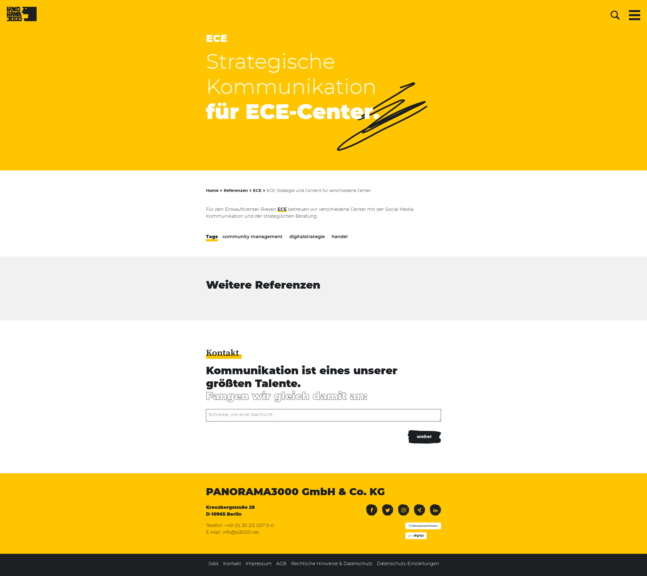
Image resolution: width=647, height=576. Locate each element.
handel (340, 237)
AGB (281, 564)
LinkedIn (435, 506)
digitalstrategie (307, 237)
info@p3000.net (240, 532)
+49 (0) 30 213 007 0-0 (249, 525)
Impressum (259, 564)
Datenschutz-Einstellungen (408, 564)
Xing (418, 506)
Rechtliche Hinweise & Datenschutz (331, 564)
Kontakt (232, 564)
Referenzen (236, 191)
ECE (216, 39)
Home (212, 191)
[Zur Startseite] (22, 15)
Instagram (403, 506)
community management (252, 237)
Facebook (371, 506)
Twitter (387, 506)
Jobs (213, 564)
